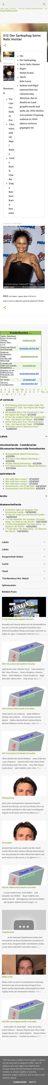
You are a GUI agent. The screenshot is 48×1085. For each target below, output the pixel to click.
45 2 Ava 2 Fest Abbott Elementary (22, 459)
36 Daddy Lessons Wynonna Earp (21, 426)
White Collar (7, 977)
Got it (32, 1082)
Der (17, 389)
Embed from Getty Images (8, 61)
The (43, 392)
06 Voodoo (7, 843)
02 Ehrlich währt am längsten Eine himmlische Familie (21, 511)
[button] (4, 45)
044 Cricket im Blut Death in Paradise (18, 709)
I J (44, 389)
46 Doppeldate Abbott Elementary (21, 454)
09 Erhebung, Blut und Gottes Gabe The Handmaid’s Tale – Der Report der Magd (24, 406)
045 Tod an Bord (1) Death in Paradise (18, 753)
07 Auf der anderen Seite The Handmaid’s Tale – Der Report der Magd (25, 418)
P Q (24, 392)
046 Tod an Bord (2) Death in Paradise (18, 664)
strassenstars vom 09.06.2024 (19, 488)
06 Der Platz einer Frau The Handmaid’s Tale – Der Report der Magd (24, 423)
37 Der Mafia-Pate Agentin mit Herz (18, 619)
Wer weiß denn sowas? (16, 479)
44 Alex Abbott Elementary (18, 463)
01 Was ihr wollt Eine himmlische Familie (24, 514)
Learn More (19, 1082)
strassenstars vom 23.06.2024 (19, 486)
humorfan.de (29, 366)
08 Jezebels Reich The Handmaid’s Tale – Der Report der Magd (25, 413)
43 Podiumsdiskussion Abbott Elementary (25, 466)
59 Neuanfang (8, 798)
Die (22, 389)
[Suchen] (44, 4)
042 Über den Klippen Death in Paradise (19, 1022)
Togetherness (8, 932)
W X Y (11, 394)
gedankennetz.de (29, 356)
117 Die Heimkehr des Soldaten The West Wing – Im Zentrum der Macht (25, 520)
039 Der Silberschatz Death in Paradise (19, 887)
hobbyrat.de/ (29, 340)
